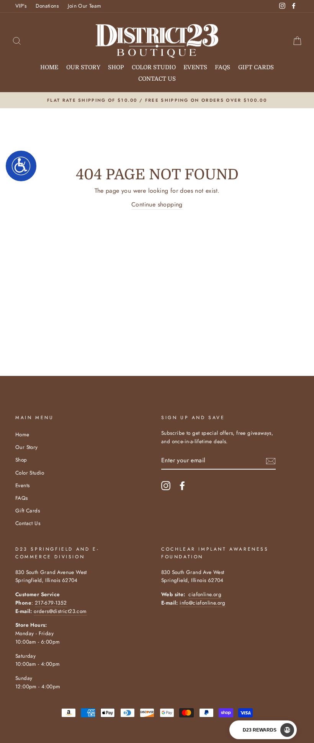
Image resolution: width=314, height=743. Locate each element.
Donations (47, 6)
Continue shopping (157, 204)
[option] (157, 100)
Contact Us (157, 78)
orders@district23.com (60, 611)
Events (195, 67)
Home (49, 67)
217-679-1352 (51, 602)
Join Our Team (84, 6)
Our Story (83, 67)
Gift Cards (256, 67)
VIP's (20, 6)
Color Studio (154, 67)
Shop (116, 67)
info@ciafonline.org (203, 602)
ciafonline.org (204, 594)
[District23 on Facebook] (182, 485)
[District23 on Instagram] (165, 485)
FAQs (222, 67)
